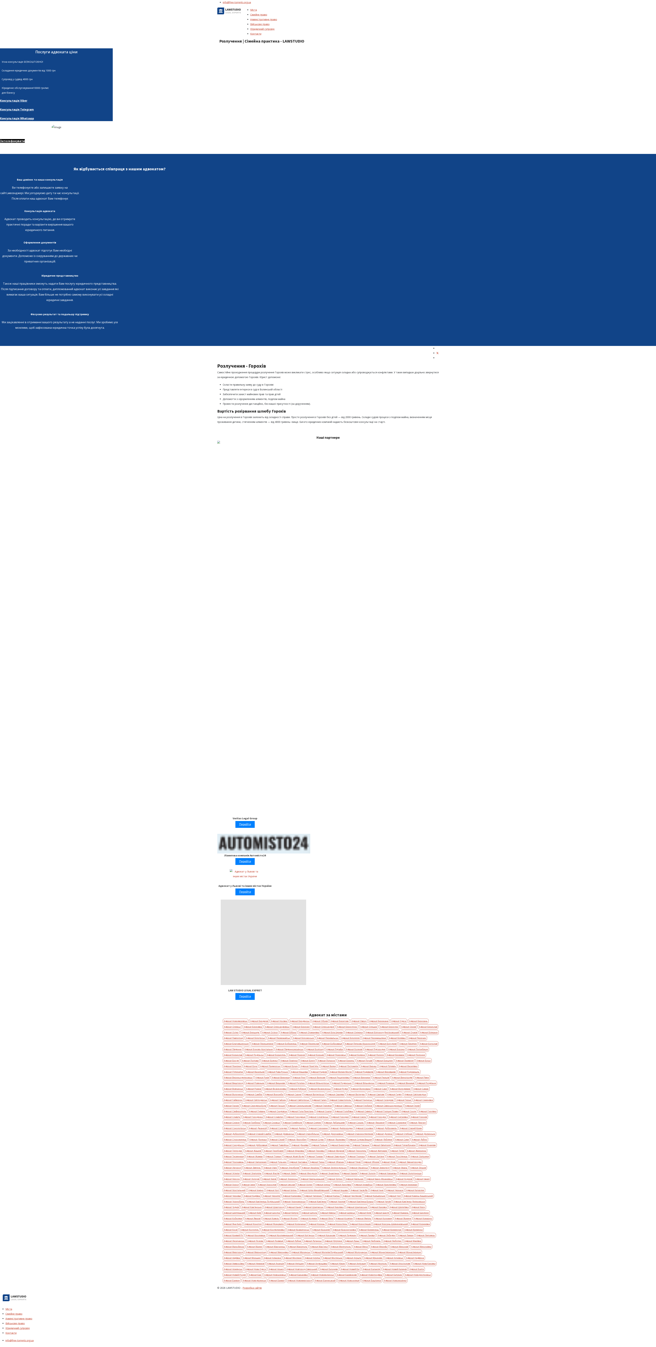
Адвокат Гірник (231, 1105)
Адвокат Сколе (408, 1111)
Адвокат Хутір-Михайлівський (314, 1190)
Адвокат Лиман (406, 1235)
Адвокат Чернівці (232, 1195)
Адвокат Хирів (269, 1179)
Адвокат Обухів (320, 1021)
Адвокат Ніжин (337, 1263)
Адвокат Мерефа (379, 1246)
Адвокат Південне (233, 1049)
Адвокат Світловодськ (415, 1094)
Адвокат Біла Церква (332, 1032)
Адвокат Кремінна (413, 1229)
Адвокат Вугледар (356, 1094)
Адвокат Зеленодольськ (334, 1167)
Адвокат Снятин (313, 1122)
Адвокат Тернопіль (356, 1150)
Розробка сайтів (252, 1287)
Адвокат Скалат (324, 1111)
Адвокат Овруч (359, 1021)
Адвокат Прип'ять (309, 1066)
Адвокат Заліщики (420, 1156)
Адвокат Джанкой (258, 1128)
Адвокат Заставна (298, 1162)
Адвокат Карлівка (335, 1207)
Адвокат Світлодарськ (256, 1100)
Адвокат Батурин (393, 1274)
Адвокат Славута (232, 1117)
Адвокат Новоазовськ (275, 1274)
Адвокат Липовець (425, 1235)
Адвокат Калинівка (292, 1195)
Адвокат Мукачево (373, 1257)
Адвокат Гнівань (257, 1111)
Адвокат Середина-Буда (254, 1105)
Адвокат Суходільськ (234, 1145)
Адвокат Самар (421, 1088)
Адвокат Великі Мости (341, 1071)
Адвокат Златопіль (252, 1173)
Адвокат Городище (296, 1117)
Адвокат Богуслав (428, 1043)
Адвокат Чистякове (352, 1195)
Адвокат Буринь (346, 1060)
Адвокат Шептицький (234, 1212)
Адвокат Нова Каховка (424, 1263)
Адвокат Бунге (307, 1060)
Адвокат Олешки (368, 1026)
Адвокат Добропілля (234, 1133)
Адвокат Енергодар (340, 1145)
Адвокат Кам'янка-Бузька (360, 1201)
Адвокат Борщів (316, 1055)
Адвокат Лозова (255, 1241)
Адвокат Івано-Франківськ (379, 1179)
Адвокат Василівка (408, 1066)
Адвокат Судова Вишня (360, 1139)
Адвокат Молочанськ (356, 1252)
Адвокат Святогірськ (299, 1100)
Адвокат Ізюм (248, 1184)
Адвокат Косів (230, 1229)
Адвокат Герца (404, 1100)
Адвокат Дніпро (298, 1128)
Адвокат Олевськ (232, 1026)
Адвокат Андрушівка (317, 1263)
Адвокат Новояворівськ (235, 1021)
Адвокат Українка (310, 1167)
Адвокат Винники (361, 1077)
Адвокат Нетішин (295, 1263)
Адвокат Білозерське (303, 1038)
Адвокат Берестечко (347, 1026)
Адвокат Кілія (364, 1212)
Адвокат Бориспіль (276, 1055)
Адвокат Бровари (395, 1055)
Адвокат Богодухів (387, 1043)
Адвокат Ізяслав (287, 1184)
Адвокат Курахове (326, 1235)
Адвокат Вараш (369, 1066)
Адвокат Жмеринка (416, 1150)
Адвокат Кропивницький (280, 1235)
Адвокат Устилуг (232, 1173)
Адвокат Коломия (383, 1218)
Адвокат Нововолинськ (322, 1274)
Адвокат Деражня (376, 1122)
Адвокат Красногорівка (344, 1229)
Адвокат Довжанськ (284, 1133)
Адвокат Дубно (419, 1139)
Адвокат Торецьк (356, 1156)
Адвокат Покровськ (336, 1055)
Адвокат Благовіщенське (236, 1043)
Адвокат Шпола (309, 1212)
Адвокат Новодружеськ (254, 1280)
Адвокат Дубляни (383, 1139)
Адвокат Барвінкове (347, 1274)
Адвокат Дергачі (417, 1122)
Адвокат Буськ (423, 1060)
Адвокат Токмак (315, 1156)
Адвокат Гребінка (251, 1122)
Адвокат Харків (349, 1173)
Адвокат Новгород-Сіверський (301, 1269)
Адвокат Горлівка (427, 1111)
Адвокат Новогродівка (371, 1274)
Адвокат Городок (377, 1117)
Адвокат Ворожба (274, 1094)
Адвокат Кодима (308, 1218)
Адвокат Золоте (368, 1173)
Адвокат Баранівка (298, 1274)
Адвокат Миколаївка (421, 1246)
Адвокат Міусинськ (300, 1252)
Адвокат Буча (250, 1066)
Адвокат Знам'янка (329, 1173)
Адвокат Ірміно (256, 1190)
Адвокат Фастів (271, 1173)
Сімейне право (258, 14)
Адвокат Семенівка (423, 1100)
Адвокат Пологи (376, 1055)
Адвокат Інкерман (408, 1184)
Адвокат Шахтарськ (313, 1207)
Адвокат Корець (317, 1224)
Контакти (255, 33)
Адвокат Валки (328, 1066)
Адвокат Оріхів (408, 1026)
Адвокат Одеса (398, 1021)
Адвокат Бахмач (232, 1280)
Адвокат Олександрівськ (277, 1026)
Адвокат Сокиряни (396, 1122)
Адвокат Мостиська (332, 1257)
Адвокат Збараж (335, 1162)
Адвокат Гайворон (233, 1100)
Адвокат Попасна (326, 1060)
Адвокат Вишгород (233, 1083)
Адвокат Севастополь (340, 1100)
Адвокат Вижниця (281, 1077)
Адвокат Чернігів (271, 1195)
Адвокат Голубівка (344, 1111)
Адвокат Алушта (353, 1257)
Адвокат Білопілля (350, 1038)
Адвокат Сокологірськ (235, 1128)
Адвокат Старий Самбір (259, 1133)
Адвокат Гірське (277, 1105)
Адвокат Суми (402, 1139)
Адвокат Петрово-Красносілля (360, 1043)
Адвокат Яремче (403, 1218)
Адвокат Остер (231, 1032)
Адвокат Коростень (337, 1224)
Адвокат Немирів (255, 1263)
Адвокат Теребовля (274, 1150)
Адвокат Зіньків (418, 1167)
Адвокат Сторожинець (235, 1139)
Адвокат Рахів (262, 1077)
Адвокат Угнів (388, 1162)
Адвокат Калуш (332, 1195)
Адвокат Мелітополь (341, 1246)
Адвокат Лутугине (333, 1241)
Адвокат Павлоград (233, 1038)
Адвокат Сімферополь (235, 1111)
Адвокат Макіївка (412, 1241)
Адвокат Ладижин (347, 1235)
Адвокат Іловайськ (363, 1184)
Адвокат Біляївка (397, 1038)
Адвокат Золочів (251, 1179)
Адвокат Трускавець (234, 1162)
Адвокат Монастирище (409, 1252)
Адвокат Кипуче (291, 1212)
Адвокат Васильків (255, 1071)
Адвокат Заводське (335, 1156)
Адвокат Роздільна (426, 1083)
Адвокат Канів (294, 1207)
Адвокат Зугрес (335, 1179)
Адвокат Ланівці (367, 1235)
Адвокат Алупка (312, 1257)
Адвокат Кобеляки (233, 1218)
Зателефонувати (12, 141)
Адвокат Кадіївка (252, 1195)
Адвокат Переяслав (309, 1043)
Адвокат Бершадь (250, 1032)
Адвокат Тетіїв (397, 1150)
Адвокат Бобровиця (332, 1043)
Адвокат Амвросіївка (234, 1263)
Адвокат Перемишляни (374, 1038)
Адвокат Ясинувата (274, 1224)
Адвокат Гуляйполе (292, 1122)
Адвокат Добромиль (386, 1128)
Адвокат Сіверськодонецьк (388, 1105)
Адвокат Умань (399, 1167)
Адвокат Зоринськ (288, 1179)
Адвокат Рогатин (296, 1083)
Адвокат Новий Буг (350, 1269)
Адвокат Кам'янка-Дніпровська (409, 1201)
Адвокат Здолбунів (289, 1167)
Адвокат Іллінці (322, 1184)
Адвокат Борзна (396, 1049)
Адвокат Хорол (231, 1184)
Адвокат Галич (319, 1100)
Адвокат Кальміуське (375, 1195)
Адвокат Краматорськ (298, 1229)
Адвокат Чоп (394, 1195)
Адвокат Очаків (409, 1032)
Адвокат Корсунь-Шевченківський (390, 1224)
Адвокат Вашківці (299, 1071)
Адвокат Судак (316, 1139)
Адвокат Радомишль (409, 1071)
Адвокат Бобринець (286, 1043)
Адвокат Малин (254, 1246)
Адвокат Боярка (357, 1055)
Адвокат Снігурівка (398, 1117)
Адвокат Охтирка (354, 1032)
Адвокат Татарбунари (405, 1145)
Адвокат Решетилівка (339, 1077)
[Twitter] (437, 353)
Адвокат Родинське (342, 1083)
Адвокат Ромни (253, 1088)
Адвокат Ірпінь (289, 1190)
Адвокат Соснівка (364, 1128)
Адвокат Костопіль (249, 1229)
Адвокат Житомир (378, 1150)
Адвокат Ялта (326, 1218)
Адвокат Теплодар (233, 1150)
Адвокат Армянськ (233, 1269)
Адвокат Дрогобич (297, 1139)
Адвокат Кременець (369, 1229)
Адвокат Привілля (405, 1060)
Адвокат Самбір (254, 1094)
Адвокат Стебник (403, 1133)
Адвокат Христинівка (385, 1184)
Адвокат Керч (418, 1207)
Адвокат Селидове (384, 1100)
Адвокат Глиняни (323, 1105)
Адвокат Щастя (381, 1212)
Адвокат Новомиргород (300, 1280)
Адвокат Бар (255, 1274)
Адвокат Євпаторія (381, 1145)
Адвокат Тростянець (397, 1156)
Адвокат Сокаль (356, 1122)
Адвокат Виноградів (402, 1077)
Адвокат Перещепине (263, 1043)
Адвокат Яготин (290, 1218)
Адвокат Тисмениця (234, 1156)
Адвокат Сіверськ (343, 1105)
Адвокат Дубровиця (257, 1145)
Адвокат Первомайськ (279, 1038)
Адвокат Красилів (321, 1229)
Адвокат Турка (317, 1162)
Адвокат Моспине (293, 1257)
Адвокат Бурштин (384, 1060)
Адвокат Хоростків (267, 1184)
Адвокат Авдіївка (232, 1257)
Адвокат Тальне (319, 1145)
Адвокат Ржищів (381, 1077)
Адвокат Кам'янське (252, 1207)
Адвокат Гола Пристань (302, 1111)
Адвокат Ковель (271, 1218)
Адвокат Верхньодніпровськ (238, 1077)
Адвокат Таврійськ (279, 1145)
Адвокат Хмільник (355, 1179)
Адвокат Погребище (417, 1049)
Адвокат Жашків (253, 1150)
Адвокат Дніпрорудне (342, 1128)
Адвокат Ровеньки (255, 1083)
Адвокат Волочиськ (233, 1094)
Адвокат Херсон (232, 1179)
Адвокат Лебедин (386, 1235)
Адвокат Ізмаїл (422, 1179)
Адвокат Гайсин (278, 1100)
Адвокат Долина (384, 1133)
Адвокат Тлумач (273, 1156)
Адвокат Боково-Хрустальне (258, 1049)
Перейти (245, 824)
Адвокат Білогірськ (255, 1038)
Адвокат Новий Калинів (395, 1269)
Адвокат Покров (297, 1055)
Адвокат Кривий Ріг (233, 1235)
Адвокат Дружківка (336, 1139)
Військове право (260, 24)
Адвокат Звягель (252, 1167)
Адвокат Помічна (289, 1060)
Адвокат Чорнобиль (234, 1201)
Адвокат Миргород (233, 1252)
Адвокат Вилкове (316, 1077)
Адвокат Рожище (385, 1083)
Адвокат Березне (301, 1026)
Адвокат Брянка (270, 1060)
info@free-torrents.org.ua (237, 2)
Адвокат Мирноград (256, 1252)
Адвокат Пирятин (408, 1043)
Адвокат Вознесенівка (275, 1088)
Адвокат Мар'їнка (319, 1246)
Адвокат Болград (314, 1049)
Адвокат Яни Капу (233, 1224)
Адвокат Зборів (371, 1162)
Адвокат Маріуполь (297, 1246)
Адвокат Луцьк (352, 1241)
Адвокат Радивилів (364, 1071)
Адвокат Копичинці (296, 1224)
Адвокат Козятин (344, 1218)
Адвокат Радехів (319, 1071)
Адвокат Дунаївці (300, 1145)
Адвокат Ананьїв (275, 1263)
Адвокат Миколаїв (399, 1246)
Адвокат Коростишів (360, 1224)
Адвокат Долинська (425, 1133)
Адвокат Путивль (387, 1066)
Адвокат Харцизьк (388, 1173)
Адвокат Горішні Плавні (387, 1111)
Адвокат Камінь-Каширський (418, 1195)
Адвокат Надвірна (415, 1257)
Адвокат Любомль (371, 1241)
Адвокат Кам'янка (317, 1201)
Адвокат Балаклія (371, 1269)
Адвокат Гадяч (394, 1094)
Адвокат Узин (270, 1167)
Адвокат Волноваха (361, 1088)
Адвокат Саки (380, 1088)
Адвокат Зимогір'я (380, 1167)
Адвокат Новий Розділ (235, 1274)
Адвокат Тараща (361, 1145)
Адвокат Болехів (354, 1049)
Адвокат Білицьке (429, 1032)
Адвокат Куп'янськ (305, 1235)
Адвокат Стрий (277, 1139)
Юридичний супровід (262, 29)
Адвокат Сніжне (232, 1122)
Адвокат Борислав (233, 1055)
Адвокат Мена (361, 1246)
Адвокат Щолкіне (420, 1212)
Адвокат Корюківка (420, 1224)
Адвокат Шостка (272, 1212)
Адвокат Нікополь (378, 1263)
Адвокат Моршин (252, 1257)
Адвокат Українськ (359, 1167)
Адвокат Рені (299, 1077)
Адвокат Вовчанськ (233, 1088)
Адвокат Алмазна (272, 1257)
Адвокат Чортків (337, 1201)
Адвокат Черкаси (394, 1190)
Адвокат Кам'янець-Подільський (263, 1201)
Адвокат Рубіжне (297, 1088)
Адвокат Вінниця (405, 1083)
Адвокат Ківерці (328, 1212)
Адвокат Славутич (274, 1117)
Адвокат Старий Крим (411, 1128)
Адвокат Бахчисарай (325, 1280)
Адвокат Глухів (412, 1105)
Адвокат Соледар (278, 1128)
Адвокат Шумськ (347, 1212)
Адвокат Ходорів (404, 1179)
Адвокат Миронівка (279, 1252)
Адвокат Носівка (279, 1021)
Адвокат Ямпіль (363, 1218)
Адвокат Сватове (376, 1094)
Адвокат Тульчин (277, 1162)
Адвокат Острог (270, 1032)
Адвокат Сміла (359, 1117)
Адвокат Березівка (253, 1026)
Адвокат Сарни (293, 1094)
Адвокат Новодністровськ (418, 1274)
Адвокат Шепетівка (399, 1207)
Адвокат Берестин (389, 1026)
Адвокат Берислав (428, 1026)
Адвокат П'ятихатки (233, 1071)
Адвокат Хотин (305, 1184)
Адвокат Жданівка (295, 1150)
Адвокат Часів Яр (359, 1190)
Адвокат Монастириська (382, 1252)
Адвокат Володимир (400, 1088)
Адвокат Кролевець (255, 1235)
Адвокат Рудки (341, 1088)
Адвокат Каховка (378, 1207)
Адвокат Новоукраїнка (395, 1280)
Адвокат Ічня (377, 1190)
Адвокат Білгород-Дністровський (382, 1032)
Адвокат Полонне (416, 1055)
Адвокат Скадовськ (277, 1111)
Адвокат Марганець (275, 1246)
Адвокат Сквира (364, 1111)
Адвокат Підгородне (375, 1049)
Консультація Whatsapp (17, 118)
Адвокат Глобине (363, 1105)
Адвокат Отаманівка (309, 1032)
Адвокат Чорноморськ (294, 1201)
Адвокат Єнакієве (427, 1145)
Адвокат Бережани (378, 1021)
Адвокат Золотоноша (410, 1173)
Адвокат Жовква (255, 1156)
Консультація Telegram (17, 109)
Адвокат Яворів (252, 1218)
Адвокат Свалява (335, 1094)
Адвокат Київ (254, 1212)
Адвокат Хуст (272, 1190)
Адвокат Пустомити (348, 1066)
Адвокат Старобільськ (308, 1133)
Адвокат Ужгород (232, 1167)
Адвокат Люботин (392, 1241)
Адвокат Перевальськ (327, 1038)
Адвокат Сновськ (271, 1122)
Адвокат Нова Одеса (255, 1269)
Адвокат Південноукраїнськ (289, 1049)
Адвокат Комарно (423, 1218)
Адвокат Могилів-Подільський (328, 1252)
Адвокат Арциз (276, 1269)
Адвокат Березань (418, 1021)
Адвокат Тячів (353, 1162)
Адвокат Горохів (419, 1117)
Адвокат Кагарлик (415, 1190)
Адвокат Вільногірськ (318, 1083)
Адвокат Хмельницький (312, 1179)
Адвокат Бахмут (277, 1280)
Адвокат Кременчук (391, 1229)
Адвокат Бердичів (259, 1021)
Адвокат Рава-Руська (277, 1071)
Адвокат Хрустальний (234, 1190)
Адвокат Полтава (250, 1060)
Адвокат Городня (340, 1117)
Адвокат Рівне (422, 1077)
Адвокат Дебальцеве (334, 1122)
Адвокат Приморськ (270, 1066)
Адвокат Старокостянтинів (359, 1133)
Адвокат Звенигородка (409, 1162)
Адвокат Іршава (340, 1190)
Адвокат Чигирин (313, 1195)
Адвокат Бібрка (288, 1032)
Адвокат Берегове (340, 1021)
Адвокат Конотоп (253, 1224)
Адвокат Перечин (417, 1038)
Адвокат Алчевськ (394, 1257)
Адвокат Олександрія (323, 1026)
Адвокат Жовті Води (294, 1156)
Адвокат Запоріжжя (256, 1162)
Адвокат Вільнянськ (364, 1083)
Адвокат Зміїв (289, 1173)
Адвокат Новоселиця (348, 1280)
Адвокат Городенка (253, 1117)
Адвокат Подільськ (254, 1055)
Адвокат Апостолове (400, 1263)
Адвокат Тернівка (316, 1150)
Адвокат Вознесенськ (320, 1088)
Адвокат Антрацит (357, 1263)
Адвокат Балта (416, 1269)
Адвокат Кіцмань (400, 1212)
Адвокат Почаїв (364, 1060)
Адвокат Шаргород (274, 1207)
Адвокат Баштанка (371, 1280)
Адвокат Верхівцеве (386, 1071)
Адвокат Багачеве (329, 1269)
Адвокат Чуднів (231, 1207)
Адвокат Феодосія (308, 1173)
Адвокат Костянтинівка (273, 1229)
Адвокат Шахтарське (356, 1207)
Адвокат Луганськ (313, 1241)
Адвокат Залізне (376, 1156)
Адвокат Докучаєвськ (332, 1133)
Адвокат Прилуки (232, 1066)
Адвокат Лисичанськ (234, 1241)
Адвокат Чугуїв (383, 1201)
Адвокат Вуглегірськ (314, 1094)
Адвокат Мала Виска (234, 1246)
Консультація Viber (13, 100)
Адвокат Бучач (290, 1066)
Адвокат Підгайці (334, 1049)
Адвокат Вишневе (276, 1083)
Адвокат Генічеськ (363, 1100)
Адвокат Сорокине (318, 1128)
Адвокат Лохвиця (274, 1241)
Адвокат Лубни (293, 1241)
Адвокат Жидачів (335, 1150)
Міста (253, 9)
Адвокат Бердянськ (300, 1021)
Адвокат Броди (231, 1060)
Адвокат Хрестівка (342, 1184)
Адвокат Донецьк (258, 1139)
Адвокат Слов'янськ (318, 1117)
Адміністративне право (263, 19)
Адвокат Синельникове (299, 1105)
